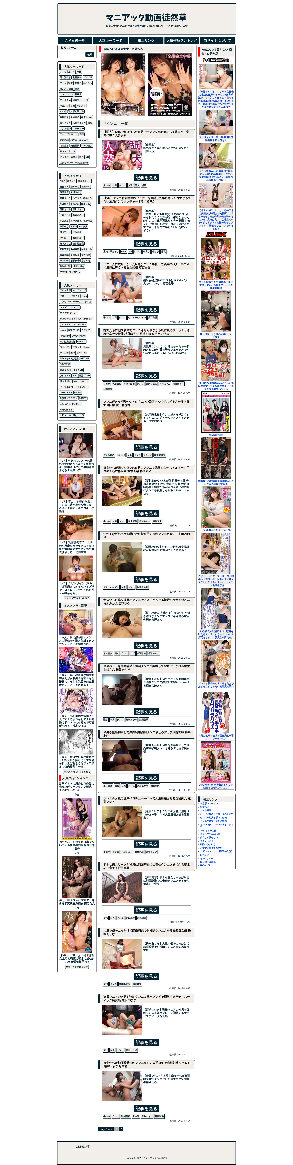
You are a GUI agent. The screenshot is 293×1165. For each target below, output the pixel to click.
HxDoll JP (205, 865)
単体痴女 (107, 653)
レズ (132, 653)
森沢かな (86, 260)
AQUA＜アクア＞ (68, 398)
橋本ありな (124, 984)
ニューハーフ (66, 94)
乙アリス (77, 198)
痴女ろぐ (204, 807)
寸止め (63, 111)
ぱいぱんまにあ (208, 862)
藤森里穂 (64, 255)
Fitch (123, 251)
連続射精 (64, 140)
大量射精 (139, 852)
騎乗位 (78, 94)
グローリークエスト (70, 296)
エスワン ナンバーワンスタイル (75, 301)
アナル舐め (65, 128)
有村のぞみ (164, 383)
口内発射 (64, 145)
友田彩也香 (159, 455)
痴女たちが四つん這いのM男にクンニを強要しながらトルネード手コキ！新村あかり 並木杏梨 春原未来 (146, 469)
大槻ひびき (76, 192)
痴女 (117, 653)
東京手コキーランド (210, 803)
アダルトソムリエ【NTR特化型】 (216, 851)
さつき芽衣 (76, 220)
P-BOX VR (65, 364)
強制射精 (125, 1116)
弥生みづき (65, 266)
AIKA (62, 181)
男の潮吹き (65, 77)
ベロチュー (126, 852)
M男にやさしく (207, 844)
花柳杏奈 (64, 249)
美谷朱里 (85, 255)
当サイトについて (217, 40)
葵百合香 (152, 317)
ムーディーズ (79, 290)
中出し (146, 251)
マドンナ (64, 353)
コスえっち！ (206, 841)
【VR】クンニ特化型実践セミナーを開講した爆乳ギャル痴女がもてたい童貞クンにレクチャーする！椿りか (147, 199)
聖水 (105, 719)
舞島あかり (131, 719)
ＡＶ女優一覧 (75, 40)
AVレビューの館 (208, 830)
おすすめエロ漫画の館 (211, 848)
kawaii (63, 330)
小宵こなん (65, 215)
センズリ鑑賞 (66, 88)
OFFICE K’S (66, 392)
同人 (137, 185)
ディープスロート (68, 134)
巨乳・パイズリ (111, 587)
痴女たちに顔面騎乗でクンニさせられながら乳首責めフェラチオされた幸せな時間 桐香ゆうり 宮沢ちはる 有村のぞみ (146, 332)
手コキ (106, 317)
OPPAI (77, 392)
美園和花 (75, 255)
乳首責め (116, 383)
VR (130, 251)
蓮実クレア (151, 852)
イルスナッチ (206, 858)
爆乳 (163, 251)
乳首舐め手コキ (76, 111)
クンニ (122, 185)
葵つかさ (71, 181)
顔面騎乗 (107, 389)
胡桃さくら (65, 209)
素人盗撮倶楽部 (67, 341)
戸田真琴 (130, 918)
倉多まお (85, 203)
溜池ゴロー (84, 375)
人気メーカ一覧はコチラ (72, 415)
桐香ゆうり (178, 383)
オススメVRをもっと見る (77, 598)
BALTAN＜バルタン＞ (71, 404)
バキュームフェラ (79, 140)
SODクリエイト (68, 318)
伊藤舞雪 (64, 192)
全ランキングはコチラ (77, 967)
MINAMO (64, 260)
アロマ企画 (129, 383)
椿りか (155, 251)
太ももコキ (65, 122)
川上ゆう (64, 203)
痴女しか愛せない (209, 837)
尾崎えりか (65, 198)
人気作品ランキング (182, 40)
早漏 (73, 106)
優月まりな (78, 266)
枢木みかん (153, 653)
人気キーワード (110, 40)
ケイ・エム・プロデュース (73, 324)
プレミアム (65, 375)
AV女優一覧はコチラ (70, 272)
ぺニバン (64, 106)
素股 (90, 122)
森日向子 (75, 260)
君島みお (75, 203)
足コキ (106, 185)
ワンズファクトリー (70, 307)
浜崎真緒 (75, 249)
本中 (73, 353)
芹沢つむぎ (131, 1050)
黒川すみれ (78, 209)
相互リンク (146, 40)
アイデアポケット (68, 313)
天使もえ (64, 186)
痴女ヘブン (65, 347)
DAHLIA (121, 455)
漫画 (144, 185)
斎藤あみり (78, 215)
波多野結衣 (78, 243)
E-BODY (81, 341)
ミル (75, 375)
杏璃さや (141, 653)
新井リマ (75, 186)
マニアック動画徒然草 (156, 1158)
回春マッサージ (80, 100)
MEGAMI (85, 358)
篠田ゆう (64, 226)
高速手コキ (86, 117)
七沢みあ (77, 232)
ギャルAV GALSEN (210, 834)
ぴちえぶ (204, 855)
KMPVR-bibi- (66, 409)
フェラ (106, 383)
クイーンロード (81, 381)
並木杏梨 (132, 521)
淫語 (81, 134)
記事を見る (146, 177)
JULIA (74, 226)
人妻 (130, 185)
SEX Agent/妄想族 (69, 358)
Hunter (86, 347)
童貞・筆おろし (111, 251)
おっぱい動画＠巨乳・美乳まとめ (216, 814)
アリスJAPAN (78, 336)
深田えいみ (86, 249)
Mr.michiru (65, 381)
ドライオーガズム (68, 157)
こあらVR (86, 330)
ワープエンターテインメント (74, 387)
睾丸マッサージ (67, 151)
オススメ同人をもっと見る (77, 771)
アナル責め (108, 455)
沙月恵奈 (64, 220)
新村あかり (144, 521)
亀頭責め (75, 117)
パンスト (81, 106)
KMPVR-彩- (74, 330)
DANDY (83, 398)
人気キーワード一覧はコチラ (74, 162)
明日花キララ (84, 181)
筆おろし (87, 83)
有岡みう (85, 186)
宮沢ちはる (151, 383)
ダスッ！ (77, 347)
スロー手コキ (79, 122)
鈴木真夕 (83, 226)
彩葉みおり (142, 587)
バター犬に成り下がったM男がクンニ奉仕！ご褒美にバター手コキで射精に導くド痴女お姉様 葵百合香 (146, 266)
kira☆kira (65, 336)
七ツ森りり (65, 238)
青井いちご (147, 1116)
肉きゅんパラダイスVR (71, 370)
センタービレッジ (137, 317)
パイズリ (87, 77)
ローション (86, 145)
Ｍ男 (114, 185)
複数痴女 (64, 117)
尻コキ (78, 83)
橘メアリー (65, 232)
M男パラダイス (85, 318)
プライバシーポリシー (83, 1150)
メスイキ (147, 455)
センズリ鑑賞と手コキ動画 (213, 817)
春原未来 (157, 521)
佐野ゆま (87, 220)
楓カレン (87, 198)
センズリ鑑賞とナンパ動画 (213, 821)
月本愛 (136, 1116)
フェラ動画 (205, 810)
